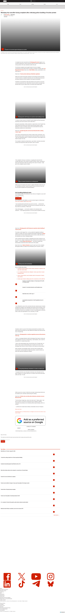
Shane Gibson (7, 14)
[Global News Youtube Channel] (36, 579)
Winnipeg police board (34, 62)
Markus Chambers (26, 245)
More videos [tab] (24, 267)
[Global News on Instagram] (50, 579)
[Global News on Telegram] (36, 587)
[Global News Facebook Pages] (7, 579)
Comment (19, 428)
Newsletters (2, 594)
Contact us (2, 591)
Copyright (2, 604)
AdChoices (63, 612)
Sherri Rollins (32, 69)
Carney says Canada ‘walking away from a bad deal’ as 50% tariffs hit (31, 278)
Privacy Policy (28, 201)
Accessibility (2, 610)
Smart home (2, 596)
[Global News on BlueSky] (50, 587)
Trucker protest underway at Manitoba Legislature (30, 73)
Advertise (1, 606)
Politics (2, 10)
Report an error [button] (31, 429)
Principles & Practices (4, 589)
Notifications (2, 595)
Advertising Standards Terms (5, 607)
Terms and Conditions (19, 201)
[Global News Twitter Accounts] (22, 579)
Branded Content (3, 590)
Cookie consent (3, 599)
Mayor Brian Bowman (27, 241)
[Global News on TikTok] (22, 587)
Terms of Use (2, 605)
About (1, 588)
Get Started (18, 198)
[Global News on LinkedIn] (7, 587)
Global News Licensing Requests (6, 598)
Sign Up (3, 441)
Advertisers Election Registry (5, 597)
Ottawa (43, 233)
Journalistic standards (31, 426)
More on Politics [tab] (18, 267)
